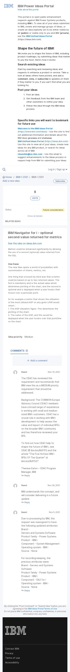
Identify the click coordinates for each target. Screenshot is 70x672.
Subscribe (60, 181)
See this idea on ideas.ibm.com (25, 243)
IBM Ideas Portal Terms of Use (42, 608)
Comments (18, 350)
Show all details (35, 216)
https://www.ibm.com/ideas (32, 131)
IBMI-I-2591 (22, 177)
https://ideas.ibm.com (56, 141)
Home (9, 177)
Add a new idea (11, 180)
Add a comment (39, 360)
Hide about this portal (28, 9)
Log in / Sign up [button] (57, 169)
